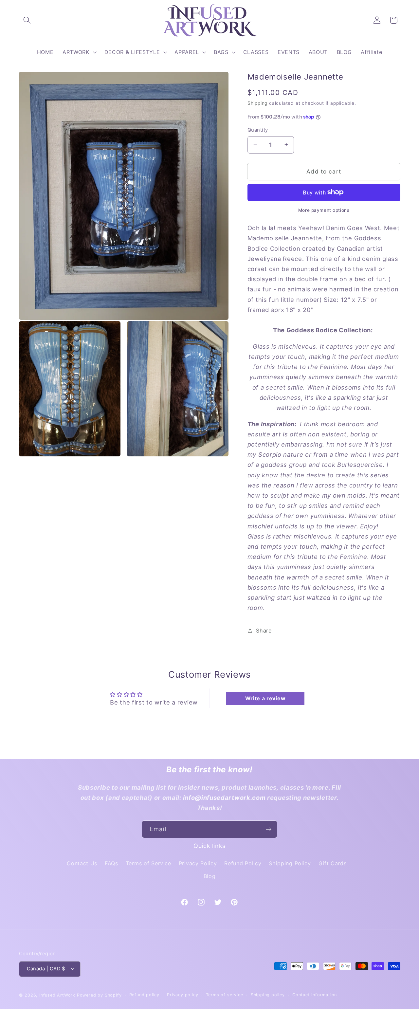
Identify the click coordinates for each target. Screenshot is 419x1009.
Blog (210, 876)
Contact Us (82, 863)
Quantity (257, 130)
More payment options (324, 209)
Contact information (314, 994)
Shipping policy (268, 994)
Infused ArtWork (57, 995)
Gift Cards (333, 863)
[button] (27, 20)
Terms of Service (148, 863)
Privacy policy (182, 994)
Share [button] (263, 630)
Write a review (265, 698)
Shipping (257, 103)
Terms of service (224, 994)
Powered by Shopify (99, 995)
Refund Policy (242, 863)
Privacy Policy (198, 863)
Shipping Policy (290, 863)
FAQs (111, 863)
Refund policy (144, 994)
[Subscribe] (268, 829)
